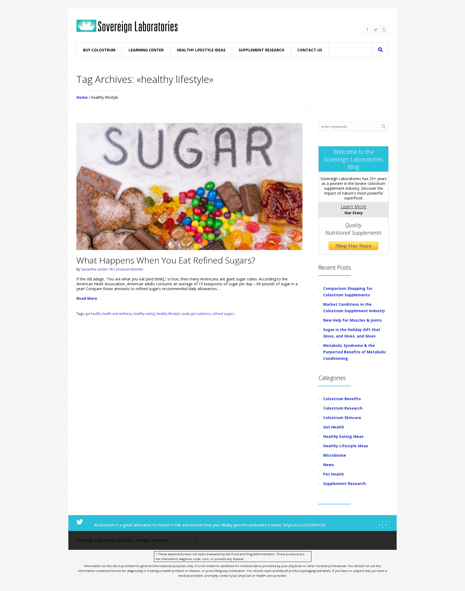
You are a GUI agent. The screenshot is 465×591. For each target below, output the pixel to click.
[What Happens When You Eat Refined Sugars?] (189, 186)
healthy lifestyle (168, 313)
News (328, 464)
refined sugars (223, 313)
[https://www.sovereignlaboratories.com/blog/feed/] (384, 30)
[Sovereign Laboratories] (127, 26)
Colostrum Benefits (128, 269)
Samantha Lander (94, 269)
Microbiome (334, 455)
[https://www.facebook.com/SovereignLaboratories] (367, 30)
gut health (92, 313)
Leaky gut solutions (195, 313)
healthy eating (144, 313)
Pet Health (333, 474)
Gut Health (333, 427)
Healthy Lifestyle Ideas (345, 445)
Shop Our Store (353, 246)
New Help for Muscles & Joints (352, 320)
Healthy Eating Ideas (343, 436)
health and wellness (117, 313)
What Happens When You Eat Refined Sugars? (165, 260)
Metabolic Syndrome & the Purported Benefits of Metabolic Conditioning (354, 352)
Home (82, 97)
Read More (86, 298)
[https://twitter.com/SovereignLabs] (376, 30)
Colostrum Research (342, 408)
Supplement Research (344, 483)
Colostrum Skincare (342, 417)
